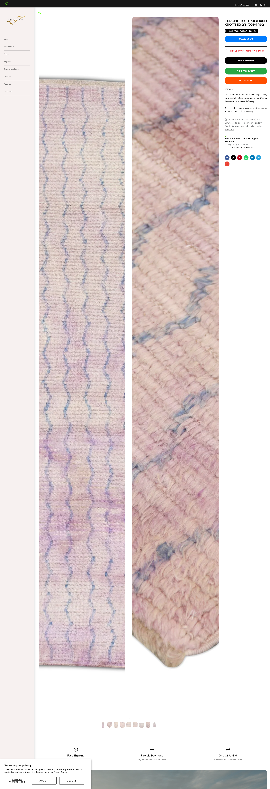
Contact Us (8, 91)
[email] (227, 163)
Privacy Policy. (60, 772)
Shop (6, 39)
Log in (238, 5)
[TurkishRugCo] (17, 20)
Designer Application (12, 69)
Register (245, 5)
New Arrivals (9, 46)
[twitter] (233, 157)
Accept (44, 780)
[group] (103, 725)
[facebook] (227, 157)
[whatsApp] (246, 157)
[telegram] (258, 157)
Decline (72, 780)
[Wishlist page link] (6, 1)
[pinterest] (239, 157)
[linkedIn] (252, 157)
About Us (7, 84)
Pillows (6, 54)
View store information (241, 148)
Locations (7, 76)
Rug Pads (7, 61)
